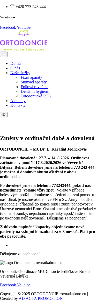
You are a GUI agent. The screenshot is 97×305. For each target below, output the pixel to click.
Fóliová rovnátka (34, 86)
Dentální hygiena (35, 91)
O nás (15, 68)
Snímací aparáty (34, 82)
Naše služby (20, 72)
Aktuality (18, 100)
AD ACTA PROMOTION (41, 298)
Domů (15, 63)
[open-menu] (4, 54)
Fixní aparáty (31, 77)
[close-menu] (4, 114)
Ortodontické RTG (36, 96)
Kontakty (18, 105)
